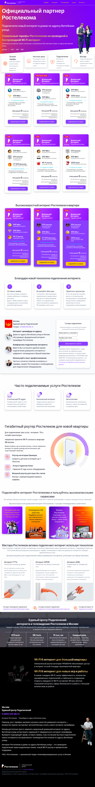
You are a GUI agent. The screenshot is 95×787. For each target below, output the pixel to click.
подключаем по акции (17, 122)
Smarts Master (28, 769)
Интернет (55, 2)
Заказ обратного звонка (73, 344)
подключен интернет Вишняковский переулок (52, 609)
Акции (74, 2)
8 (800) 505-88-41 (26, 327)
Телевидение (65, 2)
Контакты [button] (82, 2)
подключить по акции (18, 261)
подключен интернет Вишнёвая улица (14, 609)
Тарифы (46, 2)
